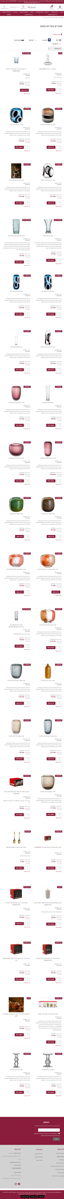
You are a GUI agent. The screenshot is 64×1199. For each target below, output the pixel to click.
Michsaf (27, 831)
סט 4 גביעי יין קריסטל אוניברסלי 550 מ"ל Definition (48, 959)
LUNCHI (60, 887)
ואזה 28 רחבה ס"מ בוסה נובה (16, 236)
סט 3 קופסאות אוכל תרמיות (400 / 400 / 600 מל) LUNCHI (47, 904)
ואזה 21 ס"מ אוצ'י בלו (16, 125)
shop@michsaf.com (15, 1162)
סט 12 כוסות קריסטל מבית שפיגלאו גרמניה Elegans (16, 793)
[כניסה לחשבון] (60, 7)
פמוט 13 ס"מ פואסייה (48, 1070)
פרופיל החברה (38, 1154)
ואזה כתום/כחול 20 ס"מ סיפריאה (16, 569)
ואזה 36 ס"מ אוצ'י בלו (16, 291)
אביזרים (15, 12)
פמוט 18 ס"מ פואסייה (16, 1070)
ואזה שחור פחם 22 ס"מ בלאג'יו (16, 680)
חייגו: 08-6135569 (14, 7)
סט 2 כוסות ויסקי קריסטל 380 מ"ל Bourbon (47, 847)
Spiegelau (27, 776)
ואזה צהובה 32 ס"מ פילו (48, 680)
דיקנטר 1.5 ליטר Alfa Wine (47, 69)
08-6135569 (17, 1165)
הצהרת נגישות (38, 1157)
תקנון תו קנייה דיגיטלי (58, 1176)
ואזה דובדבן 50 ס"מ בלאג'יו (48, 458)
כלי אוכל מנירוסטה (6, 12)
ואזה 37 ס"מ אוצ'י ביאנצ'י (47, 347)
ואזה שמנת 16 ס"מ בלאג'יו (16, 736)
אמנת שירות (61, 1173)
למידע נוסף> (58, 93)
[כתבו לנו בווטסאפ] (4, 6)
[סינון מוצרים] (61, 34)
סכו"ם (62, 12)
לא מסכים (33, 1196)
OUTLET (9, 14)
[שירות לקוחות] (23, 6)
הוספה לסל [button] (51, 90)
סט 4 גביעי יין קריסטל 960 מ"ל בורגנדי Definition (16, 904)
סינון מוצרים (56, 34)
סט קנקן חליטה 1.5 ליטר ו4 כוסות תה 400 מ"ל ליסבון (16, 1015)
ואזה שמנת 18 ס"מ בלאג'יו (48, 792)
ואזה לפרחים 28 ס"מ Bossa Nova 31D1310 (16, 626)
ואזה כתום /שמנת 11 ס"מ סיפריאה (48, 569)
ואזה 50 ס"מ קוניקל (16, 347)
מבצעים (46, 12)
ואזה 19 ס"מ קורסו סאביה (47, 125)
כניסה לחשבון (60, 8)
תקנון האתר (39, 1160)
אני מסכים (40, 1196)
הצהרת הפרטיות (51, 1135)
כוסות (32, 12)
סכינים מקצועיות (40, 12)
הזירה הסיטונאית (28, 14)
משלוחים (61, 1160)
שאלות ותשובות (59, 1170)
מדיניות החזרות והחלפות (57, 1166)
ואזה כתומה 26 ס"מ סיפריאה (47, 625)
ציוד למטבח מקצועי (52, 14)
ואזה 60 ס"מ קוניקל (48, 403)
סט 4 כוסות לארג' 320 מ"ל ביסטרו (48, 1014)
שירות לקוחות (23, 8)
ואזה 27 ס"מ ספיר (48, 236)
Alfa (60, 53)
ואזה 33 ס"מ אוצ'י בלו (48, 291)
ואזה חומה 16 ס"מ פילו (47, 514)
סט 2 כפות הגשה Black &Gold (16, 847)
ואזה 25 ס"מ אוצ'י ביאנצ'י (47, 180)
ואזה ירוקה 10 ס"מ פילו (16, 514)
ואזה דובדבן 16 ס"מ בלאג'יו (16, 403)
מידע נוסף (24, 90)
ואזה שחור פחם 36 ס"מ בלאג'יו (48, 736)
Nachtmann (26, 53)
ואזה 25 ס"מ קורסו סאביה (16, 180)
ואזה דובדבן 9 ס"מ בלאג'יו (16, 458)
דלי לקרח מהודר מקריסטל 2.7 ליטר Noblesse (16, 70)
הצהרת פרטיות (60, 1163)
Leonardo (59, 109)
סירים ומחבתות (54, 12)
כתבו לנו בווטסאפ (4, 8)
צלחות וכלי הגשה (24, 12)
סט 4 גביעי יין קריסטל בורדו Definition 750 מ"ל (16, 959)
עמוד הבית (60, 18)
